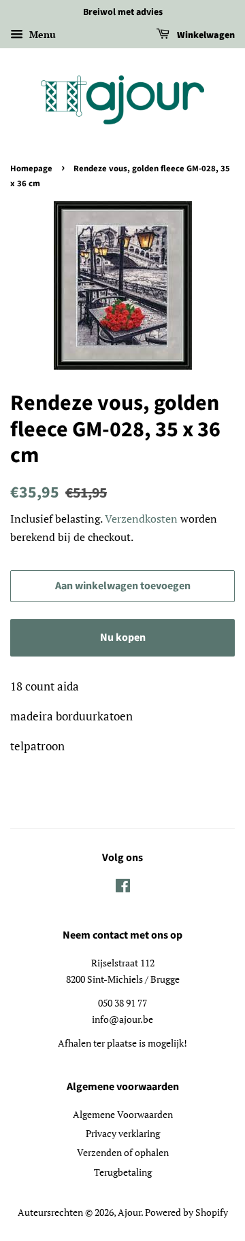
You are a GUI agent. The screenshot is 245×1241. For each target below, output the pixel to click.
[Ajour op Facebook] (123, 887)
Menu (41, 34)
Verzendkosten (141, 518)
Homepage (31, 168)
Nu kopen (123, 637)
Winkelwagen (205, 35)
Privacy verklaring (123, 1133)
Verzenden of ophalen (123, 1152)
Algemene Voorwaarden (123, 1114)
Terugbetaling (123, 1172)
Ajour (129, 1212)
